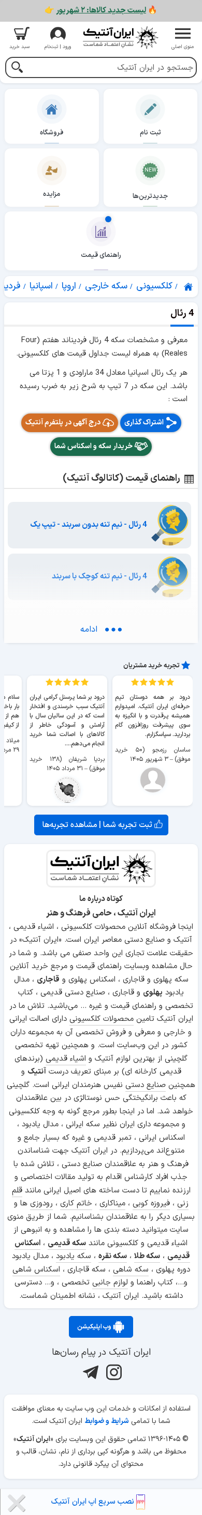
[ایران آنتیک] (189, 287)
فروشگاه (51, 133)
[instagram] (113, 1371)
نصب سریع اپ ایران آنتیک (93, 1502)
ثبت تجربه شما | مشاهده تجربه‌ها (98, 825)
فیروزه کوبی (151, 1204)
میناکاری (112, 1204)
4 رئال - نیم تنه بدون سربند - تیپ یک (88, 525)
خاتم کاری (76, 1204)
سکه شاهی (131, 1270)
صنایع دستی (145, 1085)
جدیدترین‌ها (150, 196)
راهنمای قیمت (101, 255)
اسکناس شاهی (36, 1270)
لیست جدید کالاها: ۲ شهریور (101, 11)
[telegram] (89, 1371)
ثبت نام (150, 133)
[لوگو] (120, 37)
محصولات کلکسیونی (101, 1019)
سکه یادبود (73, 1256)
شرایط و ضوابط (106, 1421)
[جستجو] (16, 68)
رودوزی (41, 1204)
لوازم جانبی (110, 1283)
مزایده (51, 194)
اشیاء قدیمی (66, 1059)
